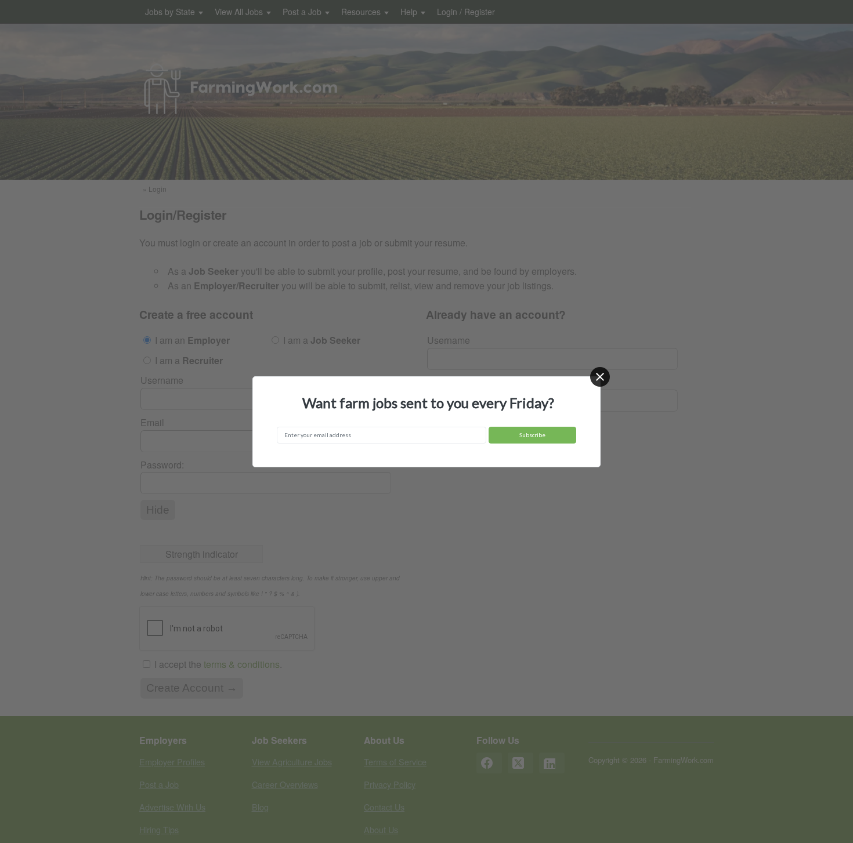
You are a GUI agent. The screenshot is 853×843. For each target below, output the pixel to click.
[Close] (600, 377)
